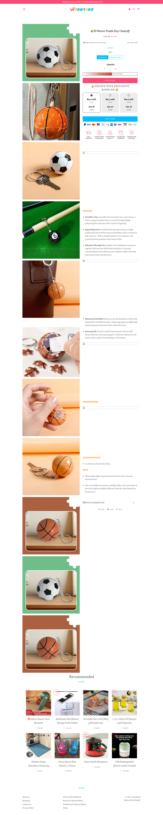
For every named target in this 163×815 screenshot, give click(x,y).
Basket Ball (116, 57)
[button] (110, 502)
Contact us (26, 804)
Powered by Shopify (132, 800)
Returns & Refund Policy (73, 800)
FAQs (65, 808)
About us (26, 797)
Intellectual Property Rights (74, 804)
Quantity (110, 64)
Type (110, 52)
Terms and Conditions (72, 797)
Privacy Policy (28, 808)
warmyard (136, 797)
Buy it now (110, 119)
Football (102, 57)
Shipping (26, 800)
